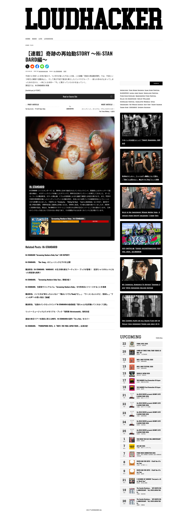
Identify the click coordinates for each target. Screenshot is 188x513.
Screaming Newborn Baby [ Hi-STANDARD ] (68, 218)
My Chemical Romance (134, 261)
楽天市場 (95, 221)
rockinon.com (43, 71)
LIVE (40, 39)
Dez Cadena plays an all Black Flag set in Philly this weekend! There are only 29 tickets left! (141, 324)
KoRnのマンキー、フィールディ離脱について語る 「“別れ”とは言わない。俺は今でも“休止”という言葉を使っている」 (141, 179)
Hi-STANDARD (58, 71)
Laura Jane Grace (136, 93)
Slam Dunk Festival (152, 90)
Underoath (124, 104)
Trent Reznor (156, 104)
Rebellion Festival (151, 93)
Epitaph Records (144, 107)
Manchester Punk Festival (146, 96)
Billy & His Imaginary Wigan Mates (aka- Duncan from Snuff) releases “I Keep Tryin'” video (141, 215)
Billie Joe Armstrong (128, 99)
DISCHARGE (133, 107)
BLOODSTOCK (124, 93)
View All (159, 338)
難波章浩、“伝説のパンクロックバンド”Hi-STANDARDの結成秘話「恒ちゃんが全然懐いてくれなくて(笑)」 (66, 304)
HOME (27, 39)
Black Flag (129, 298)
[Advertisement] (70, 347)
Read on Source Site (70, 96)
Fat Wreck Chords (136, 104)
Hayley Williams (143, 99)
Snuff (126, 189)
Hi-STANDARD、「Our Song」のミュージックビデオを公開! (48, 262)
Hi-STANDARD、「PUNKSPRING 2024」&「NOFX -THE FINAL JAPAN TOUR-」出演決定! (56, 326)
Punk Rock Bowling (127, 96)
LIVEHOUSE (48, 39)
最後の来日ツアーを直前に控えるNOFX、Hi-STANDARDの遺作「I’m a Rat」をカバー (57, 318)
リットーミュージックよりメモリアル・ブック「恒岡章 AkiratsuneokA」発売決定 (57, 311)
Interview (124, 90)
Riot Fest (147, 104)
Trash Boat (124, 107)
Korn (126, 153)
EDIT (65, 71)
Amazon (65, 221)
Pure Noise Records (136, 90)
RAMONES (128, 117)
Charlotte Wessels (142, 102)
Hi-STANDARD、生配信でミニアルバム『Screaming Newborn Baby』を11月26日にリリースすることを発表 (65, 287)
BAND (34, 39)
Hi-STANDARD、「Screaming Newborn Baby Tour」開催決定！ (48, 279)
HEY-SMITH (128, 225)
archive (70, 109)
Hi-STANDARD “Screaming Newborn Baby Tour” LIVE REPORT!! (47, 255)
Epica (153, 102)
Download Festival (127, 102)
